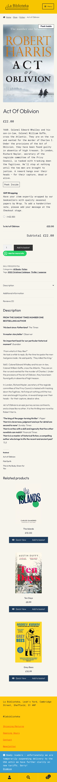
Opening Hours (11, 733)
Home (8, 17)
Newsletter (9, 746)
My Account (9, 777)
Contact (7, 739)
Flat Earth (7, 461)
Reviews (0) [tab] (8, 301)
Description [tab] (8, 285)
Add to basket (23, 247)
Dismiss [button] (7, 768)
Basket (44, 775)
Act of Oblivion (9, 457)
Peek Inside (11, 184)
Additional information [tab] (13, 293)
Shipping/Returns (13, 726)
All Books (17, 269)
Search (28, 777)
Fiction (22, 17)
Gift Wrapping (10, 193)
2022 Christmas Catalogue (19, 272)
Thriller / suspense (38, 272)
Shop (15, 17)
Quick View (21, 539)
